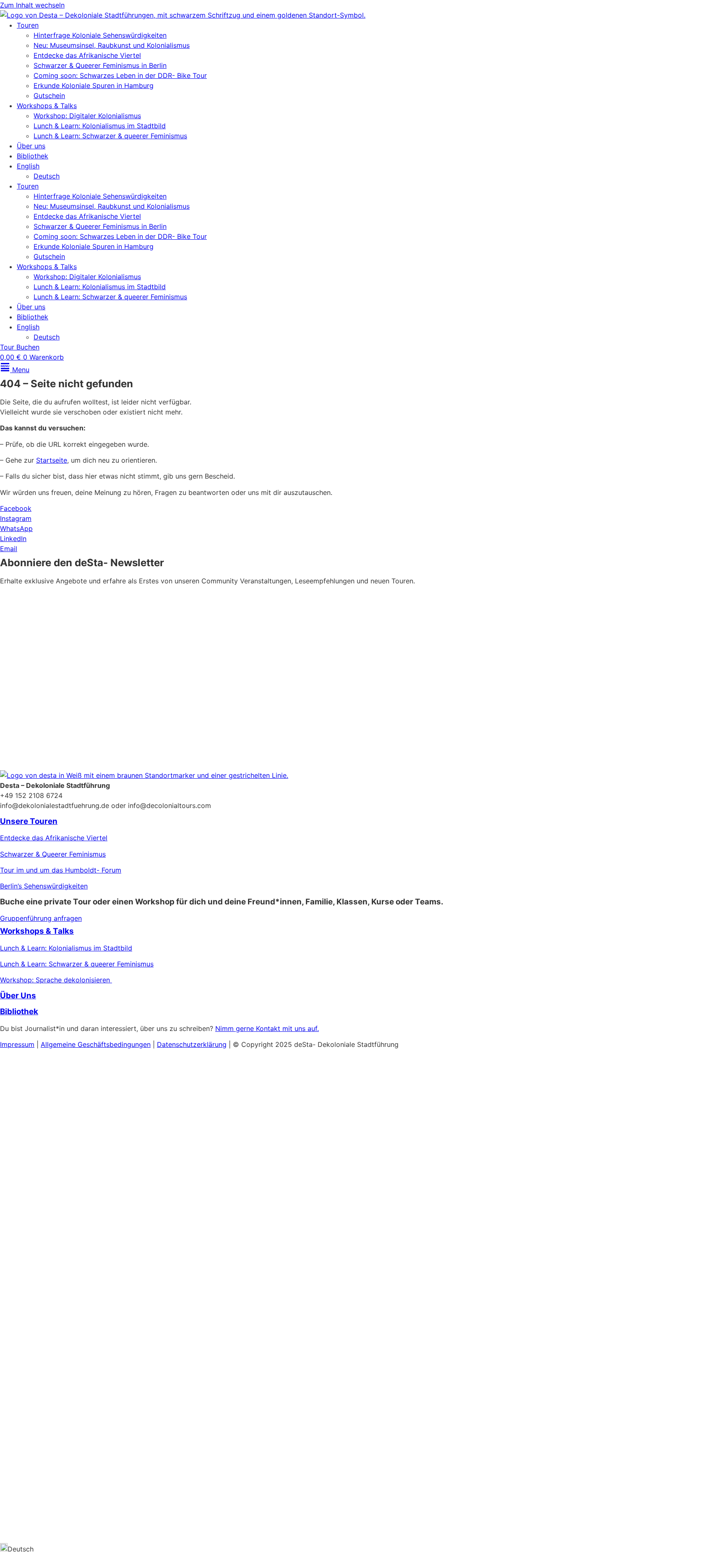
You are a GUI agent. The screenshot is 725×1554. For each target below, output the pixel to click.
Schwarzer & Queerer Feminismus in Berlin (100, 65)
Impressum (17, 1044)
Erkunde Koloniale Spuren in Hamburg (94, 85)
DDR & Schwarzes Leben (39, 1157)
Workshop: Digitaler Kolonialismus (87, 115)
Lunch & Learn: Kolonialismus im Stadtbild (100, 126)
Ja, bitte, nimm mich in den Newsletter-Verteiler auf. (95, 691)
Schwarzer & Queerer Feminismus (53, 854)
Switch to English (27, 1532)
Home (11, 1059)
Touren (28, 25)
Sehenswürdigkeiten (70, 1376)
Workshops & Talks (47, 105)
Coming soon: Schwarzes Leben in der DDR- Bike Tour (120, 75)
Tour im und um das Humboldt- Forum (60, 870)
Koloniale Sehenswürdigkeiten (47, 1141)
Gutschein (49, 95)
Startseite (51, 460)
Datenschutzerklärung (448, 713)
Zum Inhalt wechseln (32, 5)
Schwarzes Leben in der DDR (46, 1408)
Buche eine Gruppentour (60, 1457)
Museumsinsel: (23, 1125)
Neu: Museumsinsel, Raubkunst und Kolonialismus (112, 45)
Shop (13, 1495)
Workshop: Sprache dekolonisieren (56, 980)
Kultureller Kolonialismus (87, 1125)
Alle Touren (28, 1326)
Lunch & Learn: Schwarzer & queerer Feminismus (110, 136)
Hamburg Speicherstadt (38, 1424)
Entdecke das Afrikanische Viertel (87, 55)
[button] (362, 1548)
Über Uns (18, 995)
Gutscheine (17, 1189)
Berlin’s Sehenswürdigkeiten (44, 886)
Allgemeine (59, 1044)
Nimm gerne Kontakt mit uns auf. (267, 1028)
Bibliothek (32, 156)
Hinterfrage (18, 1376)
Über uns (31, 146)
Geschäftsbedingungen (114, 1044)
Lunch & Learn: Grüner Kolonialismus (57, 1237)
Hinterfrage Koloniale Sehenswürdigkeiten (100, 35)
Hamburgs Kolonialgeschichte (47, 1173)
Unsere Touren (28, 821)
